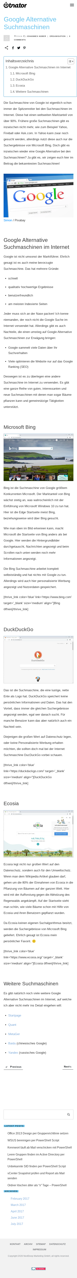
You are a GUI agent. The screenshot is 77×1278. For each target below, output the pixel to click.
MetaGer (14, 1034)
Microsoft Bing (25, 73)
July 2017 (17, 1223)
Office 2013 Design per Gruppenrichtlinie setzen (38, 1133)
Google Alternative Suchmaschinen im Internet (40, 67)
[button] (69, 61)
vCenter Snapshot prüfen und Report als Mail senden (36, 1176)
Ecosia (20, 85)
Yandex (13, 1052)
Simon (8, 220)
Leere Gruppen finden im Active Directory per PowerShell (36, 1157)
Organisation (58, 36)
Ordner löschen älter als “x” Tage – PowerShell (37, 1185)
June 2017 (17, 1217)
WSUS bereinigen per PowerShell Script (33, 1140)
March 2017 (18, 1204)
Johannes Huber (36, 36)
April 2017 (17, 1211)
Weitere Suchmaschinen (32, 91)
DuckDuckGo (25, 79)
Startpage (14, 1015)
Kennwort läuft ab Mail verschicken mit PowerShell (40, 1147)
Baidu (12, 1043)
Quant (12, 1024)
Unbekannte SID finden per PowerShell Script (37, 1166)
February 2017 (20, 1198)
